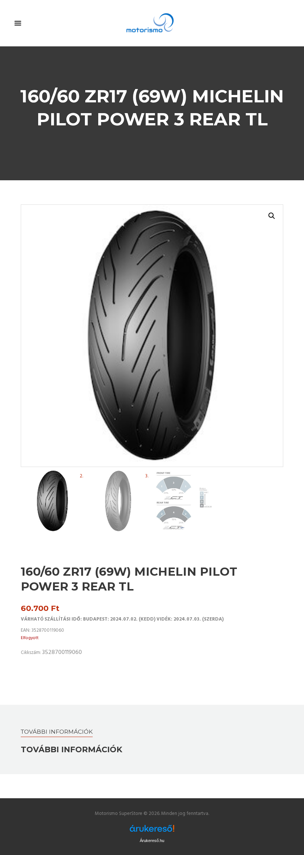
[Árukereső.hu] (152, 828)
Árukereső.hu (152, 840)
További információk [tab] (57, 731)
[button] (271, 216)
